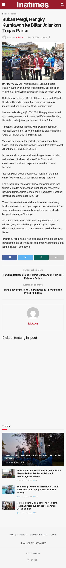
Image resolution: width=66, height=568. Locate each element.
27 (36, 513)
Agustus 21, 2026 (25, 496)
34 (36, 480)
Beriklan (23, 534)
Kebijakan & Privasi (38, 534)
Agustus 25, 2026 (12, 463)
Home (4, 14)
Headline (13, 14)
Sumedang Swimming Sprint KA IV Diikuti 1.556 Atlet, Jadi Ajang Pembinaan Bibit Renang (37, 489)
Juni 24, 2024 (33, 37)
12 (36, 496)
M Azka (19, 37)
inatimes (36, 554)
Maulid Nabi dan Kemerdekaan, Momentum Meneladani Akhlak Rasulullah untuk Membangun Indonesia (39, 473)
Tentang (12, 534)
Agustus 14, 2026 (25, 513)
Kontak (53, 534)
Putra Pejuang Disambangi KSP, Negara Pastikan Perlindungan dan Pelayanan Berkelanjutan (37, 506)
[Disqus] (33, 380)
